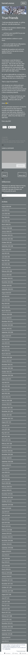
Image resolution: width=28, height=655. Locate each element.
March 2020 (5, 483)
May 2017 (4, 605)
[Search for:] (14, 195)
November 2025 (6, 239)
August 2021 (5, 422)
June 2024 (4, 300)
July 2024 (4, 296)
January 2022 (5, 404)
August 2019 (5, 508)
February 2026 (5, 228)
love (3, 142)
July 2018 (4, 555)
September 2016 (6, 634)
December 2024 (6, 278)
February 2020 (5, 486)
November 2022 (6, 368)
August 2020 (5, 465)
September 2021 (6, 418)
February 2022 (5, 400)
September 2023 (6, 332)
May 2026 (4, 217)
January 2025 (5, 274)
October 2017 (5, 587)
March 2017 (5, 612)
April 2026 (4, 221)
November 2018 (6, 540)
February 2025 (5, 271)
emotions (18, 140)
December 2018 (6, 537)
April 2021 (4, 436)
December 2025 (6, 235)
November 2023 (6, 325)
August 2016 (5, 637)
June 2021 (4, 429)
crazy (7, 140)
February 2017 (5, 616)
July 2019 (4, 512)
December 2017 (6, 580)
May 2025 (4, 260)
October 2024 (5, 285)
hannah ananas (8, 3)
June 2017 (4, 601)
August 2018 (5, 551)
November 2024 (6, 282)
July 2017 (4, 598)
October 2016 (5, 630)
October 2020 (5, 458)
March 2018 (5, 569)
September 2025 (6, 246)
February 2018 (5, 573)
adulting (3, 140)
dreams (13, 140)
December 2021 (6, 407)
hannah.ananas (5, 139)
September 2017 (6, 591)
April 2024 (4, 307)
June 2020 (4, 472)
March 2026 (5, 224)
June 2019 (4, 515)
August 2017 (5, 594)
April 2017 (4, 609)
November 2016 (6, 626)
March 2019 (5, 526)
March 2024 (5, 310)
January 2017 (5, 619)
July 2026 (4, 210)
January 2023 (5, 361)
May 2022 (4, 389)
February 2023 (5, 357)
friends (21, 140)
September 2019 (6, 504)
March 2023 (5, 353)
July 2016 (4, 641)
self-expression (9, 142)
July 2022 (4, 382)
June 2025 (4, 256)
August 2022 (5, 379)
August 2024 (5, 292)
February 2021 (5, 443)
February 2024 (5, 314)
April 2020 (4, 479)
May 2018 (4, 562)
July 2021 (4, 425)
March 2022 (5, 397)
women (22, 142)
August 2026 (5, 206)
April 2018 (4, 565)
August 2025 (5, 249)
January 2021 (5, 447)
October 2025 (5, 242)
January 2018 (5, 576)
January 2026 (5, 231)
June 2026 (4, 213)
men (5, 142)
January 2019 (5, 533)
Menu (23, 3)
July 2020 (4, 468)
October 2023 (5, 328)
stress (15, 142)
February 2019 (5, 529)
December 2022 (6, 364)
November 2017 (6, 583)
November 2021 (6, 411)
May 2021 (4, 432)
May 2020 (4, 476)
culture (10, 140)
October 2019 (5, 501)
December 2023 (6, 321)
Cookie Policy (7, 648)
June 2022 (4, 386)
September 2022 (6, 375)
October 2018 (5, 544)
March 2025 (5, 267)
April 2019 (4, 522)
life (24, 140)
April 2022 (4, 393)
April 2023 (4, 350)
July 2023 (4, 339)
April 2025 (4, 264)
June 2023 (4, 343)
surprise (18, 142)
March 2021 (5, 440)
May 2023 (4, 346)
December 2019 (6, 494)
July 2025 (4, 253)
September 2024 (6, 289)
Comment (20, 165)
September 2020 (6, 461)
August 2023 (5, 336)
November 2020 (6, 454)
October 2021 (5, 415)
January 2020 (5, 490)
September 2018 (6, 547)
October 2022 (5, 371)
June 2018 (4, 558)
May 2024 (4, 303)
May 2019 (4, 519)
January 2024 (5, 318)
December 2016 (6, 623)
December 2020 (6, 450)
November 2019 (6, 497)
